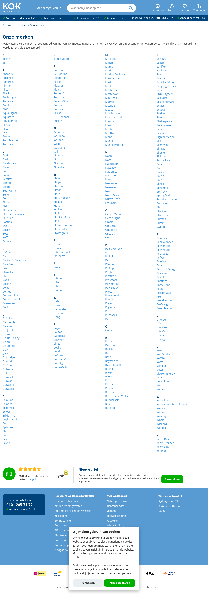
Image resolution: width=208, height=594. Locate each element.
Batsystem (9, 175)
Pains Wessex (113, 248)
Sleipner (162, 156)
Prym (108, 303)
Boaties (7, 222)
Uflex (160, 323)
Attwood (8, 136)
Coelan (7, 284)
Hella (57, 194)
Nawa (108, 179)
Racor (108, 341)
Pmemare (111, 280)
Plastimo (110, 272)
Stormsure (163, 215)
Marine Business (115, 74)
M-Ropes (110, 59)
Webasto (162, 408)
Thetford (162, 281)
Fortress (59, 109)
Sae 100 (161, 59)
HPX (56, 221)
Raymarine (111, 361)
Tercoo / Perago (166, 269)
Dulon (6, 373)
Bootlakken (61, 525)
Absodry (8, 74)
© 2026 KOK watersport (64, 587)
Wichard (162, 424)
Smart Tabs (164, 160)
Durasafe (8, 385)
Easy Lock (8, 400)
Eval (5, 439)
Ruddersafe (112, 400)
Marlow (109, 82)
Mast (108, 86)
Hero (57, 205)
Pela (107, 252)
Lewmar (59, 340)
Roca (108, 380)
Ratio (108, 357)
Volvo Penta (164, 381)
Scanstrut (163, 74)
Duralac (7, 381)
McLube (110, 105)
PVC (107, 319)
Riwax (108, 372)
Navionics (111, 171)
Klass (57, 305)
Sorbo (160, 184)
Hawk (57, 190)
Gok (56, 159)
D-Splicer (8, 318)
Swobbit (162, 227)
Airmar (7, 85)
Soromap (162, 187)
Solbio (160, 176)
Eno (5, 423)
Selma (160, 117)
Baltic (6, 159)
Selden (161, 113)
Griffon (58, 163)
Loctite (58, 351)
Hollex (58, 213)
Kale (56, 301)
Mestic (109, 129)
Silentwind (163, 145)
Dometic (8, 361)
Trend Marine (165, 300)
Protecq (110, 299)
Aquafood (9, 117)
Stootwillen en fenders (68, 535)
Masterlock (112, 90)
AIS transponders (65, 530)
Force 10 (59, 93)
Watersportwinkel (117, 501)
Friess (57, 113)
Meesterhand (113, 117)
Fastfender (60, 70)
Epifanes (8, 427)
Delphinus (9, 346)
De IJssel (8, 330)
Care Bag (8, 264)
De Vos (7, 334)
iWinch (58, 267)
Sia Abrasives (165, 125)
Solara (160, 172)
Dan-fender (10, 322)
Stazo (160, 207)
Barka (6, 167)
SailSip (161, 62)
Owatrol (110, 237)
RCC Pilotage (113, 365)
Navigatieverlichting (67, 550)
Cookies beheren (147, 587)
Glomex (58, 155)
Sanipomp (163, 70)
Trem (160, 296)
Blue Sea (8, 218)
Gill (56, 151)
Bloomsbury (10, 210)
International (62, 252)
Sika (159, 141)
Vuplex (161, 389)
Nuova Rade (112, 199)
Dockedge (9, 357)
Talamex (162, 238)
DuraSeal (8, 389)
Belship (7, 183)
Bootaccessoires (116, 515)
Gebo (57, 144)
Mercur (109, 121)
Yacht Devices (165, 439)
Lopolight (59, 363)
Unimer (161, 335)
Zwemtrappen (63, 545)
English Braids (11, 419)
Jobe (56, 282)
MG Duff (110, 133)
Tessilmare (163, 273)
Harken (58, 186)
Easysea (7, 404)
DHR (5, 353)
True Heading (165, 308)
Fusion (58, 121)
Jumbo (58, 290)
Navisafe (110, 175)
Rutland (110, 408)
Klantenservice (115, 506)
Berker (7, 194)
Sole (159, 180)
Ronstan (110, 392)
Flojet (57, 89)
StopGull (162, 211)
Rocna (109, 384)
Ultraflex (162, 327)
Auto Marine (10, 140)
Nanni (109, 156)
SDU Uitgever (165, 94)
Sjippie (161, 152)
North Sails (112, 195)
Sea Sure (162, 98)
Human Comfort (64, 225)
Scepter (161, 78)
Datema (7, 326)
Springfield (163, 195)
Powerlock (111, 287)
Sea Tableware (165, 102)
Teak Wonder (165, 242)
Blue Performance (14, 214)
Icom (57, 244)
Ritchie (109, 368)
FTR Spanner (61, 117)
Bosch (6, 229)
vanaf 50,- (21, 18)
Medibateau (112, 113)
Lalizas (58, 332)
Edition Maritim (12, 415)
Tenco (160, 265)
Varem (161, 358)
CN (4, 276)
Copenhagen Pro (13, 299)
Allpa (6, 89)
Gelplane (59, 147)
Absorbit (8, 78)
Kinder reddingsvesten (68, 506)
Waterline (163, 400)
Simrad (161, 148)
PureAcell (111, 315)
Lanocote (59, 336)
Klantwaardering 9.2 (87, 18)
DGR (5, 349)
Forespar (59, 97)
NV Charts (111, 203)
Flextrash (59, 85)
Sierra (160, 133)
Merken (111, 511)
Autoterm (8, 144)
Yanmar (161, 451)
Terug (9, 25)
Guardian (59, 167)
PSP (107, 311)
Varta (160, 362)
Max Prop (111, 98)
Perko (108, 260)
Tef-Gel (161, 257)
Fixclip (57, 82)
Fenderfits (60, 78)
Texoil (160, 277)
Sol (158, 168)
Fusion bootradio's (66, 501)
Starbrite (162, 203)
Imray (57, 248)
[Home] (12, 11)
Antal (6, 105)
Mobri (109, 137)
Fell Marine (60, 74)
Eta (4, 431)
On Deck (110, 226)
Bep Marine (10, 190)
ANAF (6, 93)
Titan (160, 289)
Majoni (109, 62)
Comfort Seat (11, 295)
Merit (108, 125)
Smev (160, 164)
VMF (159, 377)
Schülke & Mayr (166, 82)
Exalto (6, 443)
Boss (5, 233)
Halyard (59, 182)
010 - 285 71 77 (164, 17)
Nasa (108, 160)
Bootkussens (62, 540)
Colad (6, 287)
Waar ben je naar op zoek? (132, 8)
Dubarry (8, 369)
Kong (57, 317)
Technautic (163, 250)
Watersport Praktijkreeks (172, 404)
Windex (161, 428)
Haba (57, 178)
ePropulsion (61, 59)
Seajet (160, 105)
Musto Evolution (115, 145)
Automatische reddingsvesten (73, 511)
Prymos (110, 307)
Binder (7, 202)
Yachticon (163, 447)
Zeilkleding (61, 515)
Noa (107, 191)
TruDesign (163, 304)
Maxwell (110, 102)
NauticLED (111, 164)
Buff (5, 237)
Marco (109, 66)
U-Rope (161, 319)
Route (162, 511)
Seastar (161, 109)
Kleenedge (60, 309)
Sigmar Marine (166, 137)
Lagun (57, 328)
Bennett (7, 187)
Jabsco (58, 278)
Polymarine (112, 284)
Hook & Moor (62, 217)
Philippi (109, 268)
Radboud (111, 345)
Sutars (161, 223)
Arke (5, 128)
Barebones (9, 163)
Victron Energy (166, 373)
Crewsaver (9, 303)
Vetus (160, 369)
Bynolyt (7, 241)
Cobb (6, 280)
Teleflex (161, 261)
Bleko (6, 206)
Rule (108, 404)
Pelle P (109, 256)
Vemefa (161, 366)
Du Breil (7, 365)
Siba (159, 129)
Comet (7, 291)
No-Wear (110, 187)
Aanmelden (172, 479)
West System (164, 416)
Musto (109, 141)
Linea (57, 343)
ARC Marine (10, 121)
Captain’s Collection (15, 260)
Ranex (109, 353)
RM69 (108, 376)
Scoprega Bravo (166, 86)
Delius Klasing (11, 338)
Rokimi (109, 388)
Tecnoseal (163, 253)
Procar (109, 291)
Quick (108, 330)
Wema (160, 412)
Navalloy (110, 167)
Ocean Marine (113, 214)
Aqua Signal (10, 113)
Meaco (109, 109)
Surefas (161, 219)
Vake (159, 350)
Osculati (110, 233)
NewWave (111, 183)
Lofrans (58, 355)
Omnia (109, 222)
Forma (58, 105)
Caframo (8, 252)
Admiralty (8, 82)
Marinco (110, 70)
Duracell (8, 377)
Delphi (7, 342)
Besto (6, 198)
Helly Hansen (62, 198)
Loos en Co (60, 359)
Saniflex (161, 66)
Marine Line (112, 78)
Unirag (161, 339)
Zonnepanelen (63, 520)
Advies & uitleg (115, 525)
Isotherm (59, 256)
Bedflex (7, 179)
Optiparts (111, 229)
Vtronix (161, 385)
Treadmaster (165, 292)
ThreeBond (163, 285)
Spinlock (162, 191)
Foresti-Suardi (62, 101)
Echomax (8, 408)
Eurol (6, 435)
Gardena (59, 136)
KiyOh (33, 479)
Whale (160, 420)
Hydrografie (61, 233)
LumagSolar (61, 367)
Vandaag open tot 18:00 (192, 17)
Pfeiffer (109, 264)
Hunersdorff (61, 229)
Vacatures (112, 520)
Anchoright (9, 97)
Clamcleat (9, 272)
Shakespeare (164, 121)
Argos (6, 124)
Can (5, 256)
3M (4, 62)
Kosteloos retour (115, 18)
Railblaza (110, 349)
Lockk (57, 347)
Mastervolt (111, 94)
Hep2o (58, 201)
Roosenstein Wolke (117, 396)
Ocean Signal (113, 218)
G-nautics (60, 132)
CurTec (7, 307)
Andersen (8, 101)
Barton (7, 171)
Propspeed (112, 295)
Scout (160, 90)
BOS (5, 226)
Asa (5, 132)
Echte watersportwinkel (56, 18)
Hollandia (60, 209)
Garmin (58, 140)
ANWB (6, 109)
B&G (5, 155)
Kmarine (59, 313)
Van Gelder (163, 354)
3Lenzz (7, 59)
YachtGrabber (165, 443)
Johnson (59, 286)
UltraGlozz (163, 331)
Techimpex (163, 246)
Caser (6, 268)
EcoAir (6, 411)
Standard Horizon (168, 199)
